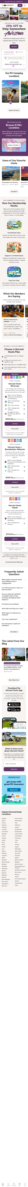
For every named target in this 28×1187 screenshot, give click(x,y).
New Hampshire (6, 879)
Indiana (4, 846)
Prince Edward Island (20, 878)
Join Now (14, 46)
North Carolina (18, 818)
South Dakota (18, 836)
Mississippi (4, 868)
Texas (16, 840)
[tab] (9, 52)
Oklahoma (17, 825)
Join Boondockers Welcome (14, 562)
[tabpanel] (14, 58)
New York (4, 886)
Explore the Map (13, 145)
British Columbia (19, 859)
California (4, 827)
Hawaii (3, 840)
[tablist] (14, 52)
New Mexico (5, 883)
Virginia (17, 846)
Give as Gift (14, 428)
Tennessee (18, 838)
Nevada (4, 877)
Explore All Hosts (14, 110)
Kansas (4, 851)
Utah (16, 842)
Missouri (4, 870)
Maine (3, 857)
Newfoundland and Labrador (20, 867)
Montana (4, 873)
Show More (14, 632)
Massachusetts (5, 862)
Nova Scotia (18, 872)
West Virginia (18, 851)
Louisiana (4, 855)
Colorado (4, 829)
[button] (24, 402)
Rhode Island (18, 831)
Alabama (4, 818)
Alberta (17, 857)
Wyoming (17, 855)
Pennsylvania (18, 829)
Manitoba (17, 862)
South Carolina (18, 833)
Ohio (16, 822)
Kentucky (4, 853)
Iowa (3, 849)
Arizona (4, 822)
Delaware (4, 833)
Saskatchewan (18, 883)
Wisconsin (17, 853)
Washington (18, 849)
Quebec (17, 881)
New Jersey (5, 881)
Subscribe (14, 769)
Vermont (17, 844)
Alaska (3, 820)
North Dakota (18, 820)
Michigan (4, 864)
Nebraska (4, 875)
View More (14, 191)
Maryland (4, 859)
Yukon (16, 885)
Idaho (3, 842)
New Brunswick (19, 864)
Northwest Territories (20, 870)
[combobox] (15, 58)
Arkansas (4, 825)
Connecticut (5, 831)
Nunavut (17, 874)
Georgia (4, 838)
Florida (3, 836)
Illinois (3, 844)
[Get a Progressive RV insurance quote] (14, 790)
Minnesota (4, 866)
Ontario (17, 876)
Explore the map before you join (13, 65)
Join (20, 5)
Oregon (17, 827)
